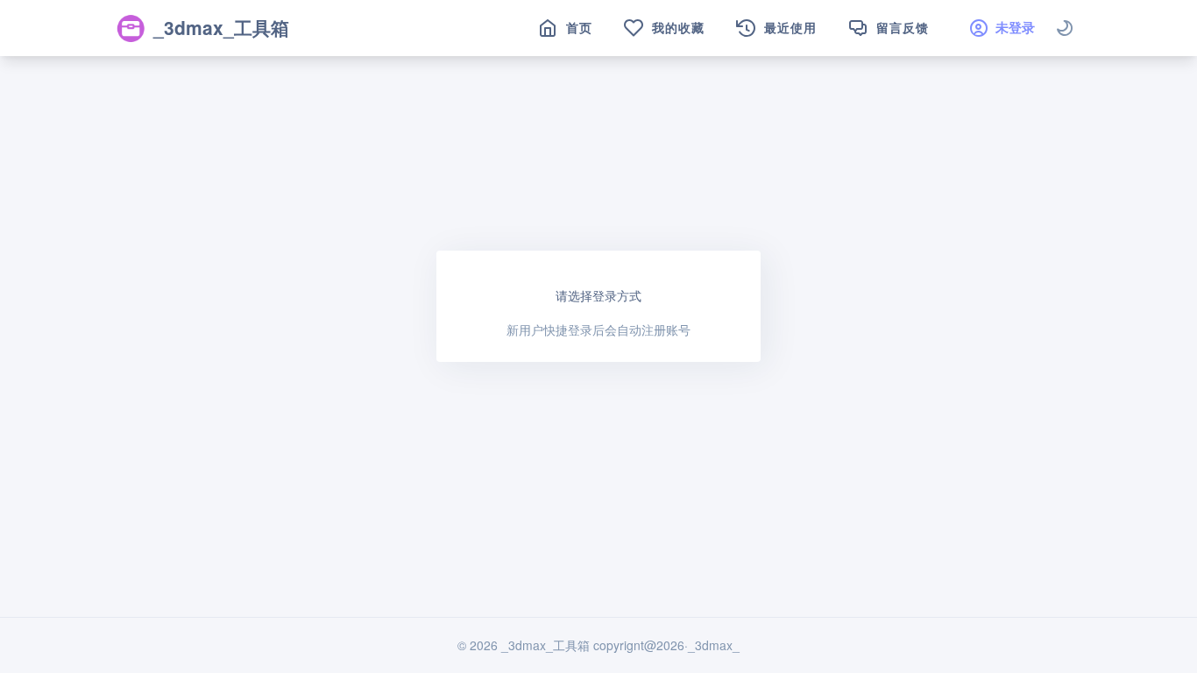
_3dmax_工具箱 (221, 27)
